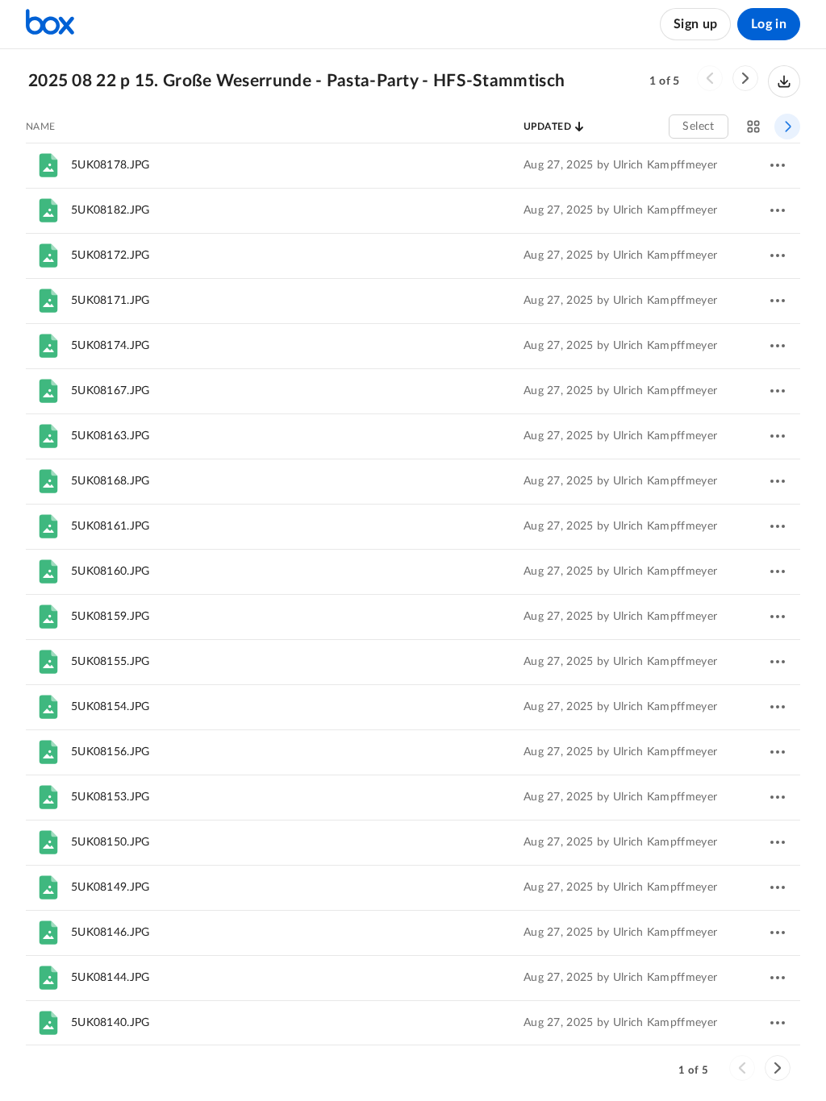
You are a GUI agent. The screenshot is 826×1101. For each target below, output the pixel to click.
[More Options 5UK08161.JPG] (777, 526)
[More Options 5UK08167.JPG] (777, 391)
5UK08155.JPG (110, 661)
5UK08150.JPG (110, 842)
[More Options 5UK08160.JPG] (777, 571)
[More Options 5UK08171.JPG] (777, 301)
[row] (413, 165)
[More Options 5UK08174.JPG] (777, 346)
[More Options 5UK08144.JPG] (777, 978)
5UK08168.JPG (110, 481)
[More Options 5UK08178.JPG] (777, 165)
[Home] (50, 24)
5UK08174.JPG (110, 345)
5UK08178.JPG (110, 165)
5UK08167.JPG (110, 391)
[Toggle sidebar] (787, 126)
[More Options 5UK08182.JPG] (777, 210)
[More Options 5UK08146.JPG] (777, 932)
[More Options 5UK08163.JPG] (777, 436)
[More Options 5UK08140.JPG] (777, 1023)
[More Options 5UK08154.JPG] (777, 707)
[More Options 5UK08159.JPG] (777, 616)
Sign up (695, 24)
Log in (768, 24)
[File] (48, 165)
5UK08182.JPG (110, 210)
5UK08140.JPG (110, 1022)
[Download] (784, 81)
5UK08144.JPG (110, 977)
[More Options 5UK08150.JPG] (777, 842)
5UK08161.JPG (110, 526)
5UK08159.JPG (110, 616)
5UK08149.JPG (110, 887)
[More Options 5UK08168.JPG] (777, 481)
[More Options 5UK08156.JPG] (777, 752)
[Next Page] (745, 78)
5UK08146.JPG (110, 932)
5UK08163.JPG (110, 436)
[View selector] (753, 126)
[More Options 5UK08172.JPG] (777, 255)
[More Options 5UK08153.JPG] (777, 797)
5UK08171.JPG (110, 300)
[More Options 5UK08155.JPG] (777, 662)
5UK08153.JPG (110, 797)
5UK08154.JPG (110, 707)
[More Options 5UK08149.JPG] (777, 887)
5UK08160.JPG (110, 571)
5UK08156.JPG (110, 752)
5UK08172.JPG (110, 255)
